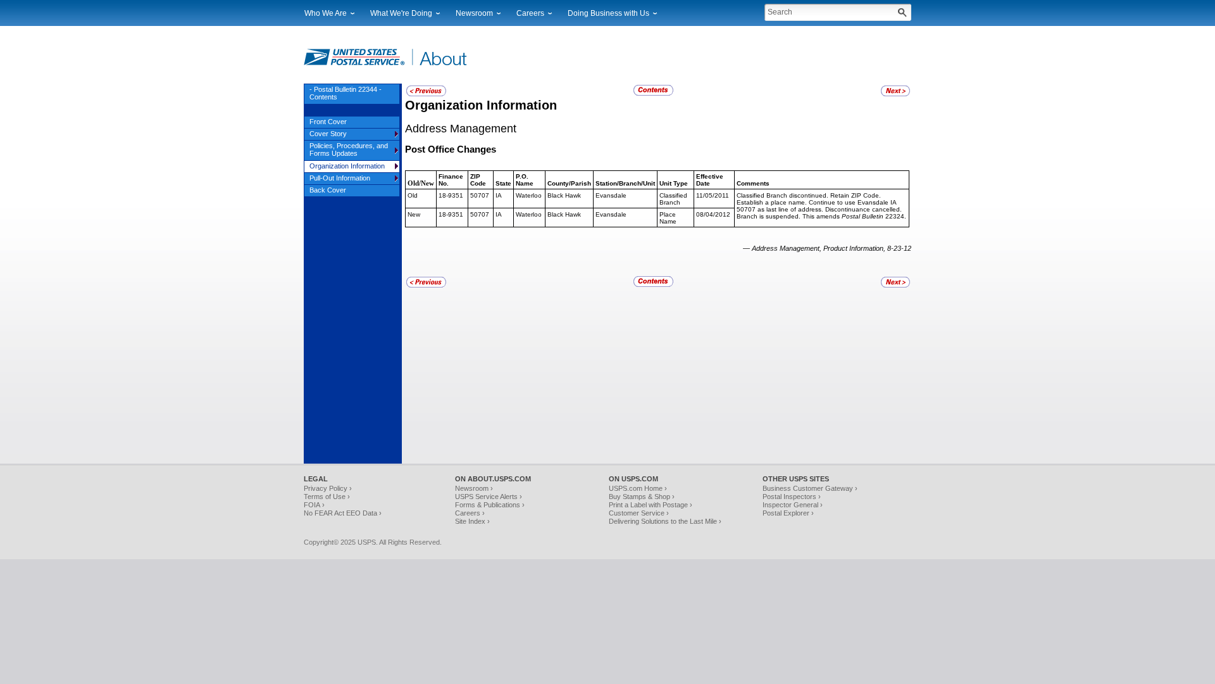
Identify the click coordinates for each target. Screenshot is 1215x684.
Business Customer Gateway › (810, 488)
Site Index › (472, 521)
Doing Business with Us (608, 13)
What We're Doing (401, 13)
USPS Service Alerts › (488, 496)
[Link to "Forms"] (426, 94)
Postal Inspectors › (792, 496)
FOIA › (314, 505)
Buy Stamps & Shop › (642, 496)
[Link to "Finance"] (895, 94)
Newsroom (474, 13)
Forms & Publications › (490, 505)
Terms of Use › (327, 496)
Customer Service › (639, 513)
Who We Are (325, 13)
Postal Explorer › (788, 513)
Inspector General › (793, 505)
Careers (530, 13)
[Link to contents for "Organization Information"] (654, 94)
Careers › (470, 513)
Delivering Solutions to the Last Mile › (665, 521)
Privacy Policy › (328, 488)
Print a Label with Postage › (650, 505)
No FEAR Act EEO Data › (343, 513)
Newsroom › (474, 488)
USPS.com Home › (638, 488)
